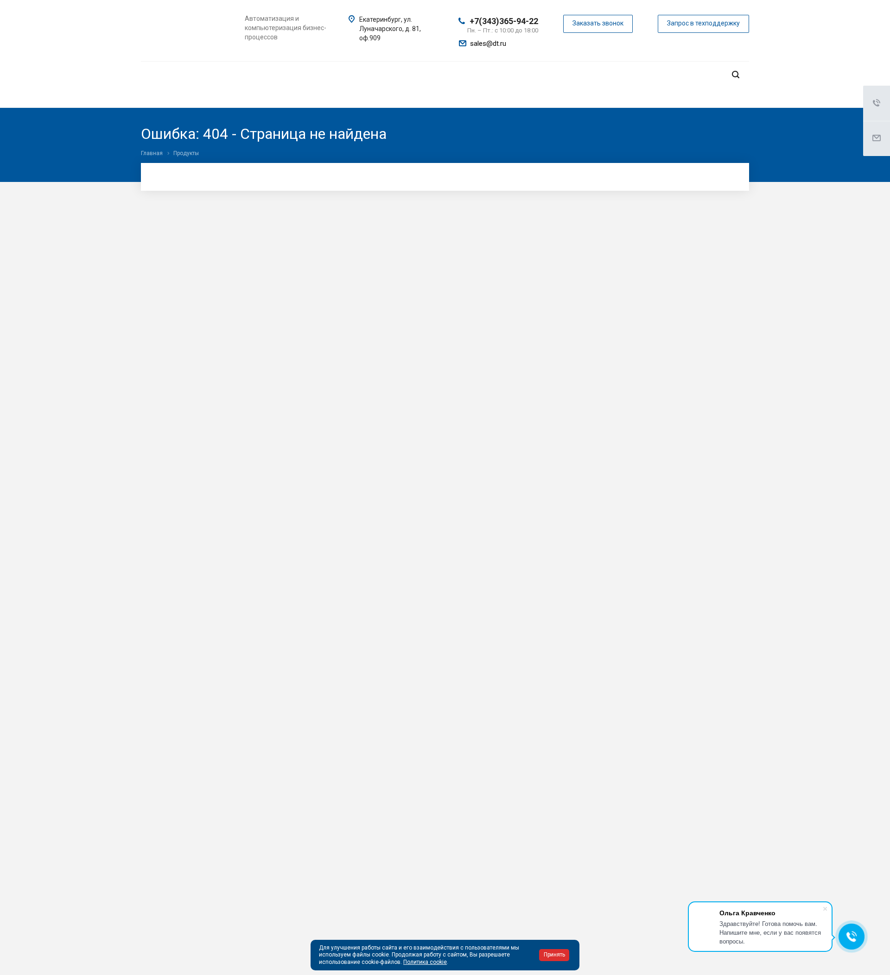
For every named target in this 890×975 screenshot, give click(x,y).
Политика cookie (425, 962)
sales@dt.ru (488, 43)
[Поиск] (735, 74)
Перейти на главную (616, 294)
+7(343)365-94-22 (504, 21)
